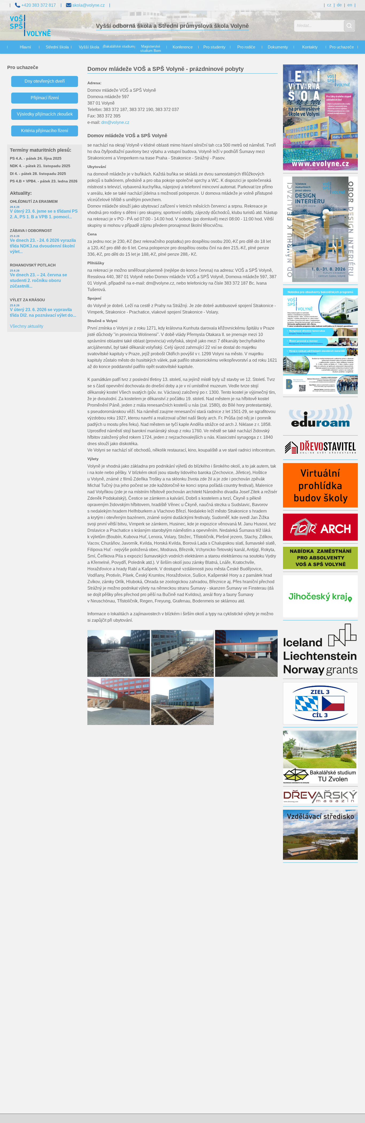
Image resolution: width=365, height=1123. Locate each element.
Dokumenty (278, 47)
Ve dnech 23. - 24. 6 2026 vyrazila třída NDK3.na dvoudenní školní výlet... (43, 246)
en (349, 5)
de (339, 5)
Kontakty (310, 47)
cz (329, 5)
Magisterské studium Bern (150, 49)
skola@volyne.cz (88, 5)
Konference (183, 47)
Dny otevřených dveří (45, 81)
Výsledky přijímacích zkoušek (45, 114)
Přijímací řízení (45, 98)
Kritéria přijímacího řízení (44, 130)
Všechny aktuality (26, 326)
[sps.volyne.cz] (30, 26)
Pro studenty (214, 47)
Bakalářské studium (118, 46)
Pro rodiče (246, 47)
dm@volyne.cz (115, 122)
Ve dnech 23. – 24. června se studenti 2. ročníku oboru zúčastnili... (38, 280)
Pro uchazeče (341, 47)
